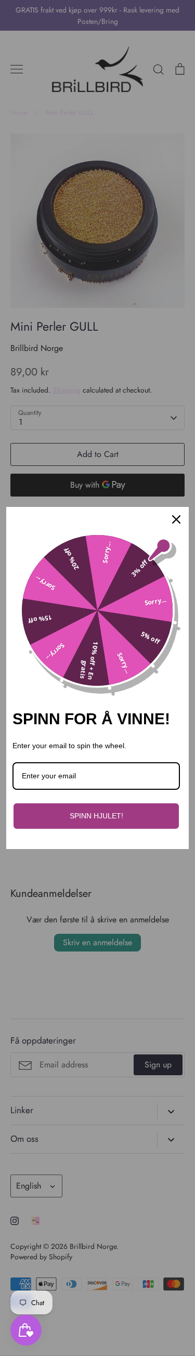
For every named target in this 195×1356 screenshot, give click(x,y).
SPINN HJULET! (96, 816)
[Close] (176, 519)
